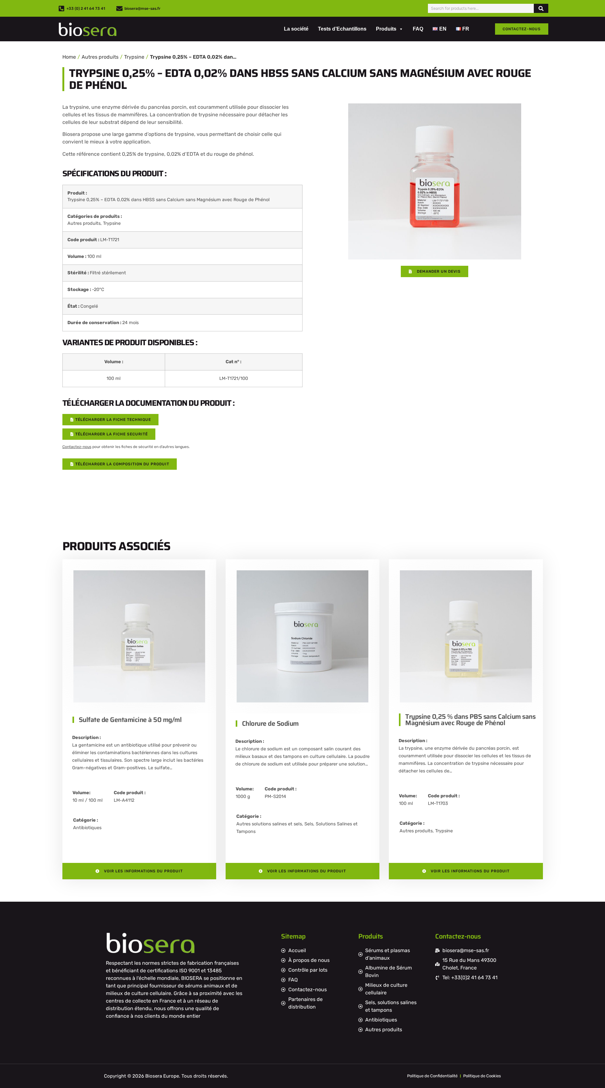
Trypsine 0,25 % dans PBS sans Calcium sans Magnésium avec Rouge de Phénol (470, 719)
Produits (386, 29)
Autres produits (100, 57)
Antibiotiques (87, 827)
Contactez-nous (76, 447)
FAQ (418, 29)
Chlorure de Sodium (270, 723)
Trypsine (134, 57)
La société (296, 29)
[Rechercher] (541, 8)
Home (69, 57)
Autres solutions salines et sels (269, 824)
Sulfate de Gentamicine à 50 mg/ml (130, 719)
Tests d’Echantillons (342, 29)
